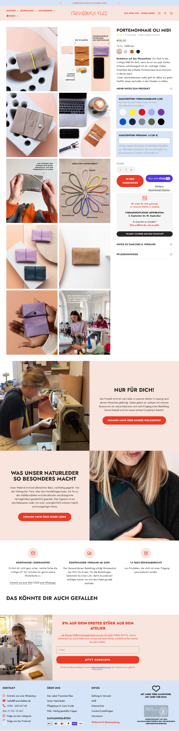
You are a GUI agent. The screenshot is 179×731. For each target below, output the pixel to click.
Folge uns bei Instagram (19, 716)
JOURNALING (27, 10)
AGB (93, 701)
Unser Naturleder (56, 701)
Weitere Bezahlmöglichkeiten (159, 188)
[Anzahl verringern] (120, 170)
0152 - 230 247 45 (17, 706)
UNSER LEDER (148, 13)
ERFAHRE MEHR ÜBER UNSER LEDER (44, 517)
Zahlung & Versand (101, 696)
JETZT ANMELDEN (97, 659)
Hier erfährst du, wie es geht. (144, 224)
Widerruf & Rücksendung (105, 722)
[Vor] (118, 3)
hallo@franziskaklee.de (19, 701)
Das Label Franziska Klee (60, 696)
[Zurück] (60, 3)
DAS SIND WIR (131, 13)
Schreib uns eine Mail (21, 582)
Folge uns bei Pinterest (19, 721)
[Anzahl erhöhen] (131, 170)
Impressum (97, 716)
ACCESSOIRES (45, 10)
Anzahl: (120, 163)
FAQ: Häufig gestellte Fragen (62, 711)
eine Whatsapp (47, 582)
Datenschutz (97, 706)
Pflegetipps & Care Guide (60, 706)
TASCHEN (11, 10)
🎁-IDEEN (10, 15)
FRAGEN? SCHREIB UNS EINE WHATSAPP (145, 234)
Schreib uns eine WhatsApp (21, 696)
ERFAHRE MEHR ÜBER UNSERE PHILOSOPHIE (134, 420)
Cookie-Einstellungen (102, 711)
